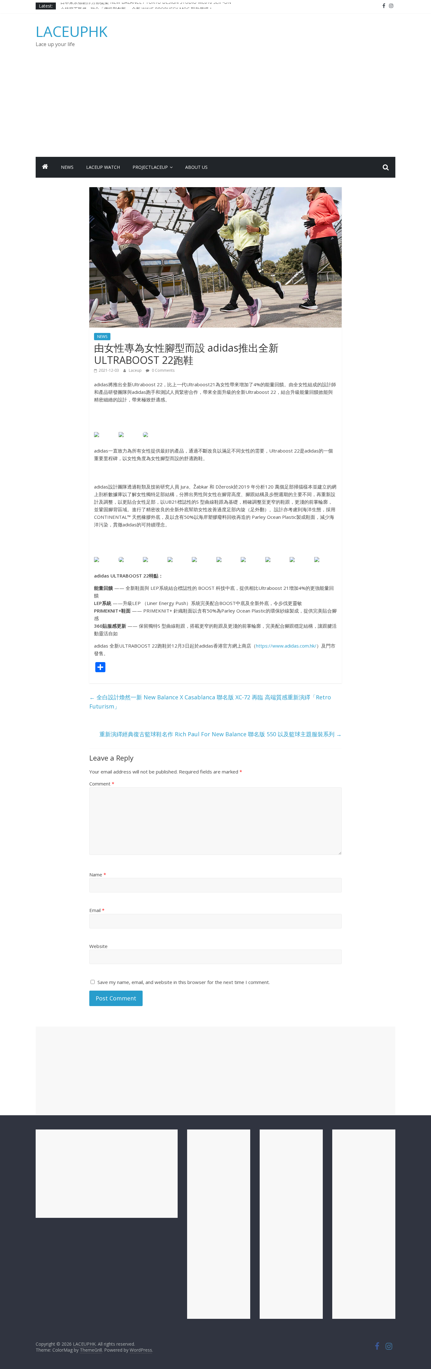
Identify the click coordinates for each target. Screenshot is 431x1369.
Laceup (136, 370)
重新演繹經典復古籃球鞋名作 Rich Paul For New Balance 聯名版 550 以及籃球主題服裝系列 (220, 734)
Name (97, 874)
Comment (101, 783)
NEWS (67, 167)
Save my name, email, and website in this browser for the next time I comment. (183, 982)
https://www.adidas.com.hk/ (286, 646)
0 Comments (162, 370)
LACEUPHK (72, 31)
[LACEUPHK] (45, 167)
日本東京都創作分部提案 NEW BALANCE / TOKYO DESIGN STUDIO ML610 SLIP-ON (145, 6)
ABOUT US (196, 167)
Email (96, 910)
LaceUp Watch (103, 167)
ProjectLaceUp (150, 167)
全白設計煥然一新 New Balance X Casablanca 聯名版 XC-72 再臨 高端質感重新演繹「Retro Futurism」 (210, 701)
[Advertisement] (215, 109)
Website (98, 946)
